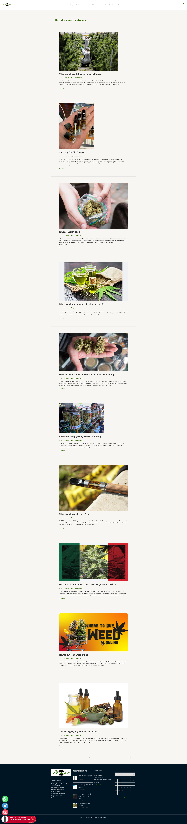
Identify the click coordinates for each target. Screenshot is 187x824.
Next (131, 757)
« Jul (124, 797)
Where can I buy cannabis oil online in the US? (81, 304)
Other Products (96, 5)
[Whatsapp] (5, 799)
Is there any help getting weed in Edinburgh (80, 436)
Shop (71, 5)
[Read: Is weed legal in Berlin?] (93, 205)
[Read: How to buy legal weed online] (93, 632)
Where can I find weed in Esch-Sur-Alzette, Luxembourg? (87, 374)
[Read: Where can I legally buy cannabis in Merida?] (88, 51)
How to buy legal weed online (73, 654)
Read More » (62, 88)
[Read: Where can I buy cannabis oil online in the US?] (93, 281)
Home (65, 5)
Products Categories (82, 5)
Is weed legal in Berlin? (70, 231)
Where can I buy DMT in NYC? (74, 514)
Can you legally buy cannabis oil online (78, 731)
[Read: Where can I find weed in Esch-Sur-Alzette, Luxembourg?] (93, 352)
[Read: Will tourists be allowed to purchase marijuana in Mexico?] (93, 561)
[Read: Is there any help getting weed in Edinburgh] (81, 418)
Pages (120, 5)
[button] (88, 5)
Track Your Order (110, 5)
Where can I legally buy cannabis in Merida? (80, 74)
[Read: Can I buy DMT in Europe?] (76, 125)
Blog (72, 77)
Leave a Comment (64, 77)
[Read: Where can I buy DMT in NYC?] (93, 487)
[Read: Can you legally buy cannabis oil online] (93, 706)
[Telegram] (5, 806)
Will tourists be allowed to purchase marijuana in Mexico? (87, 584)
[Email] (5, 812)
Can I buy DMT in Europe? (72, 152)
